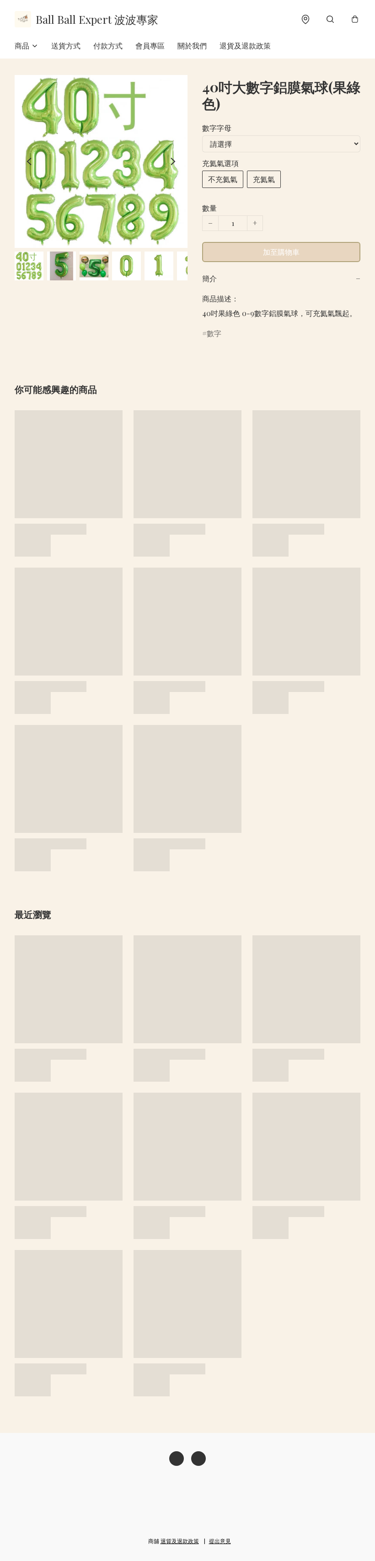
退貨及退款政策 (245, 45)
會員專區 (150, 45)
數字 (214, 333)
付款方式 (108, 45)
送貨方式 (65, 45)
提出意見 (220, 1541)
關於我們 (192, 45)
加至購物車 (281, 252)
